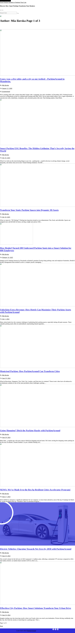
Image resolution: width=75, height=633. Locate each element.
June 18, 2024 (6, 437)
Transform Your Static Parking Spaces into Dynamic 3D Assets (29, 210)
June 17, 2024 (6, 496)
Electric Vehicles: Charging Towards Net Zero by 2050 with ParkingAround (35, 549)
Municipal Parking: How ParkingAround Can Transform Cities (30, 371)
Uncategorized (6, 91)
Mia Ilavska (5, 85)
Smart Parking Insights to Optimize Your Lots (13, 2)
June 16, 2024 (6, 556)
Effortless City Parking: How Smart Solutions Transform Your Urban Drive (35, 608)
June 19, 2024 (6, 378)
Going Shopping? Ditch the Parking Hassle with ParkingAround (30, 430)
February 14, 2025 (7, 257)
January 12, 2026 (7, 88)
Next (1, 626)
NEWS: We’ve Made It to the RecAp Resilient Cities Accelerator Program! (35, 490)
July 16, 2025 (6, 158)
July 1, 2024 (5, 319)
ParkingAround (31, 630)
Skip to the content (5, 1)
